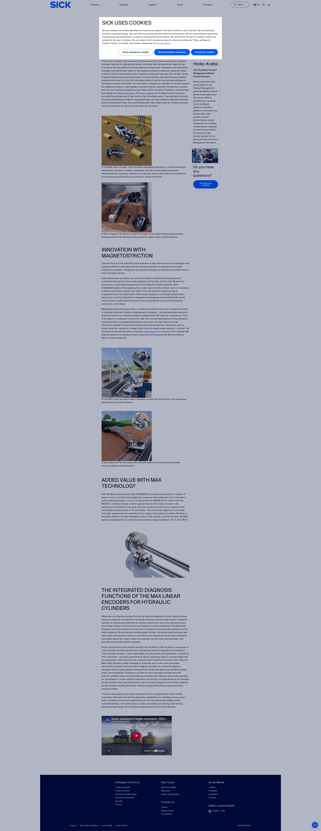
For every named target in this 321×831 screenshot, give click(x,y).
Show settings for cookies (136, 52)
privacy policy (163, 43)
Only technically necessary (172, 52)
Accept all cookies (204, 52)
